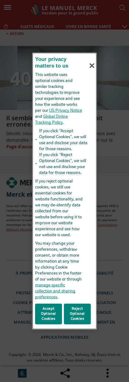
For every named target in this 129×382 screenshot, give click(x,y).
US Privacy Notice (65, 111)
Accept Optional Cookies (48, 314)
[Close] (92, 66)
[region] (64, 191)
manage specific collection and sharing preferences (55, 291)
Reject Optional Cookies (77, 314)
